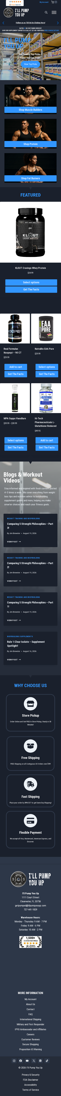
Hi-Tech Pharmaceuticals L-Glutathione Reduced (45, 422)
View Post (14, 541)
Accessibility (30, 1084)
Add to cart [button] (15, 366)
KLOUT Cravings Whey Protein (30, 267)
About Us (30, 1004)
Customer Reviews (30, 1039)
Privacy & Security (30, 1074)
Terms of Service (30, 1089)
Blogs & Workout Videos (23, 477)
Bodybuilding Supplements (20, 636)
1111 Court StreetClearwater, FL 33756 (30, 897)
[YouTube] (27, 1060)
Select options (31, 282)
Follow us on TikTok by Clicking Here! (30, 23)
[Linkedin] (40, 1060)
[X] (33, 1060)
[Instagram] (14, 1060)
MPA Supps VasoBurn (15, 418)
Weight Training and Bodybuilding (23, 519)
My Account (44, 2)
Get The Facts (31, 289)
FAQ (30, 1014)
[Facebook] (20, 1060)
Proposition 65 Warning (30, 1049)
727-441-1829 (35, 30)
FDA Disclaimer (30, 1079)
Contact (30, 1009)
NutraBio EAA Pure (44, 348)
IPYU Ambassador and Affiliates (30, 1029)
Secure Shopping (30, 1044)
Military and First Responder (30, 1024)
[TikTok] (46, 1060)
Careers (30, 1034)
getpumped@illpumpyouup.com (30, 905)
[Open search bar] (46, 12)
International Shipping (30, 1019)
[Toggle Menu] (54, 12)
